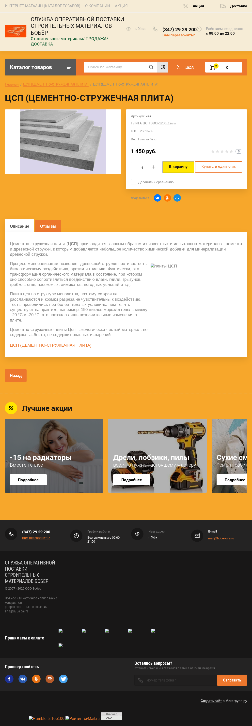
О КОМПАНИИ (97, 6)
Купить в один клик (219, 166)
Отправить (232, 680)
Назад (16, 375)
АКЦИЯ (121, 6)
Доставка (238, 6)
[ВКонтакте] (157, 198)
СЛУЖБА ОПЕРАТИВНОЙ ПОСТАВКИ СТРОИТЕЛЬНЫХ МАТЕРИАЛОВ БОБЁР (77, 26)
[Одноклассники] (167, 198)
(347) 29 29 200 (179, 29)
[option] (63, 141)
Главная (12, 84)
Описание (19, 226)
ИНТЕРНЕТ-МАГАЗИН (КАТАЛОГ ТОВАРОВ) (42, 6)
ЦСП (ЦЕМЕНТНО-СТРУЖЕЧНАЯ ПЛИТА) (56, 84)
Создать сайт (211, 701)
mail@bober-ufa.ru (221, 538)
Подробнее (28, 479)
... (134, 6)
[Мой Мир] (177, 198)
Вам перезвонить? (178, 35)
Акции (198, 6)
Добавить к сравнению (156, 182)
